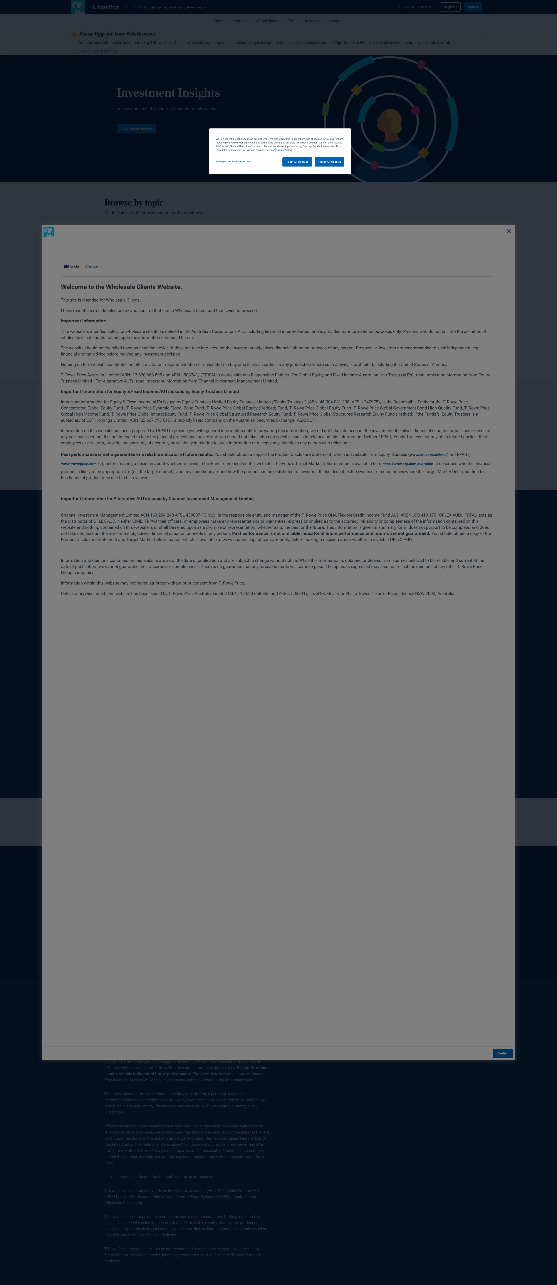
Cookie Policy (283, 150)
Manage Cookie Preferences (233, 161)
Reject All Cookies (297, 161)
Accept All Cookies (329, 161)
